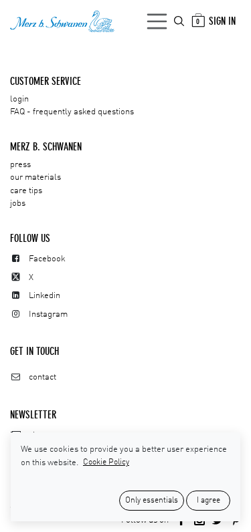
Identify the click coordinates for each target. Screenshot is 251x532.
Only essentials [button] (151, 501)
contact (42, 377)
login (19, 99)
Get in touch (34, 351)
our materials (35, 177)
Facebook (47, 259)
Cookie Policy (106, 462)
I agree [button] (208, 501)
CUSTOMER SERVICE (45, 81)
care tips (26, 190)
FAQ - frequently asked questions (72, 112)
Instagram (48, 314)
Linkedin (44, 295)
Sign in (222, 21)
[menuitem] (180, 21)
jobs (17, 203)
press (20, 164)
